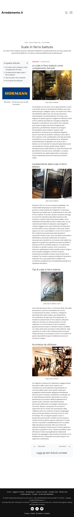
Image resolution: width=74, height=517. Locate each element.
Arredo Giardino (26, 494)
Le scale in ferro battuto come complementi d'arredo (16, 68)
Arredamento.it (12, 12)
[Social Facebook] (37, 509)
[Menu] (71, 12)
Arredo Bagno (30, 492)
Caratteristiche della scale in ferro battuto (15, 73)
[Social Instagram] (41, 509)
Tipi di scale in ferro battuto (15, 78)
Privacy (27, 513)
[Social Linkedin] (32, 509)
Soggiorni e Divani (18, 492)
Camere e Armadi (41, 492)
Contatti (34, 494)
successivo (62, 446)
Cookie (32, 513)
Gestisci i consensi (44, 513)
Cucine (9, 492)
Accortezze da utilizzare (14, 81)
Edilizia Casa (63, 492)
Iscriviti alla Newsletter (46, 494)
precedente (41, 446)
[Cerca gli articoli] (66, 12)
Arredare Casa (53, 492)
